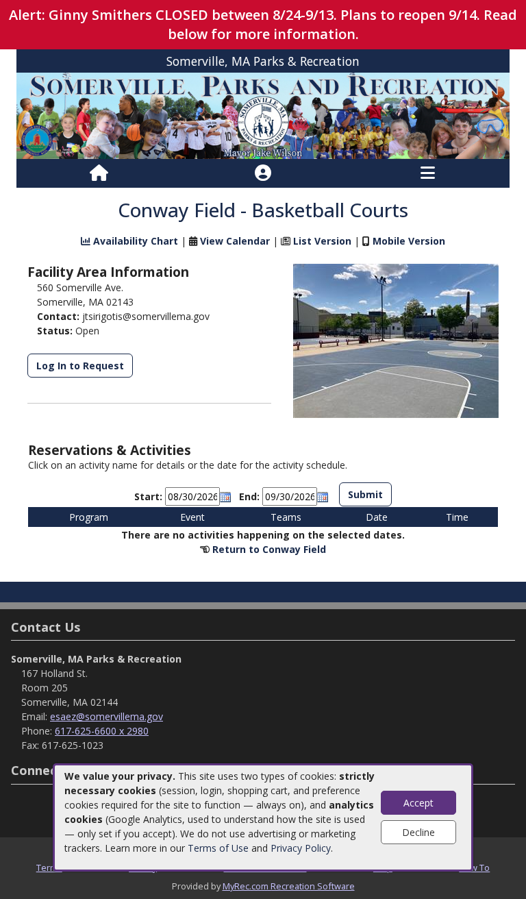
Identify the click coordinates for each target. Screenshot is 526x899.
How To (474, 867)
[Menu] (428, 173)
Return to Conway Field (269, 549)
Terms (49, 867)
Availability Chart (134, 240)
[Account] (263, 173)
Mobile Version (409, 240)
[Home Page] (99, 173)
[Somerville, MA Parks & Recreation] (263, 114)
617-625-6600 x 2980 (102, 730)
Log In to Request (80, 365)
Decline (418, 832)
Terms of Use (218, 847)
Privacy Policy (301, 847)
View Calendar (235, 240)
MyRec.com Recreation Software (289, 886)
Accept (418, 802)
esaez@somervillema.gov (106, 716)
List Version (322, 240)
